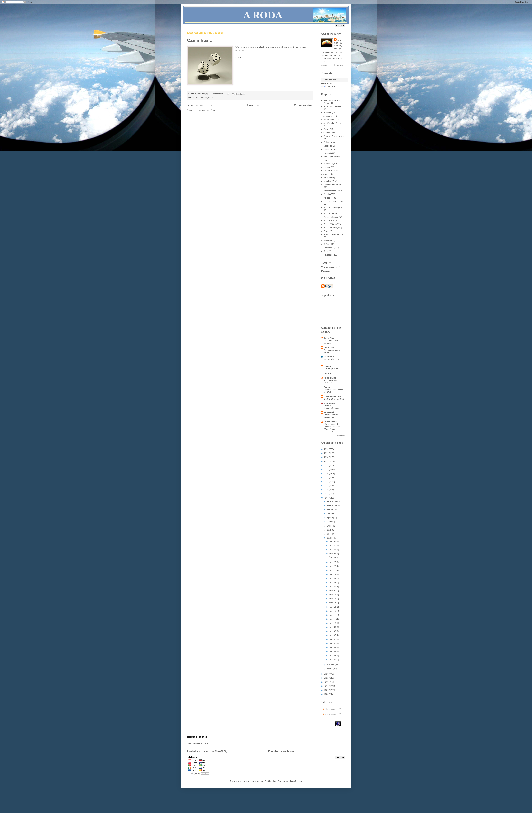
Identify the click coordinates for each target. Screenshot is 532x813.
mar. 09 (332, 627)
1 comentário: (218, 94)
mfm (339, 40)
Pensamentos (201, 98)
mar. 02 (332, 655)
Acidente (327, 112)
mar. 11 (332, 619)
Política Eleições (330, 217)
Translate (330, 86)
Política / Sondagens (332, 207)
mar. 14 (332, 607)
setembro (331, 513)
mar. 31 (332, 541)
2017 (326, 485)
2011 (326, 682)
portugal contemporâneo (331, 367)
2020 (326, 473)
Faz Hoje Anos (330, 156)
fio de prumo (330, 378)
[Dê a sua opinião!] (235, 94)
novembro (331, 505)
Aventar (327, 387)
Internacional (329, 170)
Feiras (326, 160)
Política (211, 98)
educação (327, 255)
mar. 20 (332, 590)
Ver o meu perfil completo (332, 65)
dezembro (331, 501)
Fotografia (327, 163)
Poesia (326, 194)
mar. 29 (332, 549)
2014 (326, 498)
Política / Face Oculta (333, 201)
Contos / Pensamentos (333, 136)
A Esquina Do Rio (332, 396)
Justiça (326, 174)
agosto (330, 517)
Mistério (327, 177)
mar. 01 (332, 659)
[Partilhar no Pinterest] (243, 94)
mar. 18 (332, 599)
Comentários (330, 714)
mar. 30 (332, 545)
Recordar (327, 240)
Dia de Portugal (330, 149)
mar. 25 (332, 570)
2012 (326, 678)
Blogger (298, 781)
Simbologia (328, 248)
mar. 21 (332, 586)
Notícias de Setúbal (332, 184)
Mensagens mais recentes (200, 105)
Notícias (327, 181)
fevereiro (331, 665)
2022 (326, 465)
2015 (326, 494)
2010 (326, 686)
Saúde (326, 244)
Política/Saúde (330, 227)
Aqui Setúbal (329, 119)
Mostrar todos (340, 435)
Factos (326, 153)
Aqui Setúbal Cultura (332, 123)
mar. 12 (332, 615)
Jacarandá (329, 412)
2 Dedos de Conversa (329, 404)
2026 (326, 449)
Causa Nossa (330, 421)
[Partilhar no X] (238, 94)
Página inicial (253, 105)
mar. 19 (332, 594)
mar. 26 (332, 566)
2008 (326, 694)
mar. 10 (332, 623)
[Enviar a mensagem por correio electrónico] (228, 94)
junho (329, 526)
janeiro (330, 669)
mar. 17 (332, 603)
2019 (326, 477)
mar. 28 (332, 553)
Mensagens (330, 709)
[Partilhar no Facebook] (241, 94)
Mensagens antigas (303, 105)
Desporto (327, 146)
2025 (326, 453)
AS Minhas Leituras (332, 106)
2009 (326, 690)
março (330, 538)
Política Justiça (330, 220)
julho (329, 521)
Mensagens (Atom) (207, 110)
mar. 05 (332, 643)
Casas (326, 129)
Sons (325, 251)
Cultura (326, 142)
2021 (326, 469)
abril (329, 534)
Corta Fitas (329, 338)
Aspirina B (329, 357)
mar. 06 (332, 639)
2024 (326, 457)
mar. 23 (332, 578)
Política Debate (330, 213)
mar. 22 (332, 582)
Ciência (326, 132)
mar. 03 (332, 651)
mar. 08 (332, 631)
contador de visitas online (198, 743)
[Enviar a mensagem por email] (233, 94)
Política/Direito (330, 224)
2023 (326, 461)
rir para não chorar (332, 408)
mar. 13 (332, 611)
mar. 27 (332, 562)
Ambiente (327, 116)
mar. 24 (332, 574)
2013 (326, 674)
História (326, 167)
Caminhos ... (200, 40)
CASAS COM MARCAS (334, 399)
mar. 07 (332, 635)
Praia (325, 231)
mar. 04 (332, 647)
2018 (326, 481)
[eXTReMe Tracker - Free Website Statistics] (338, 726)
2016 (326, 490)
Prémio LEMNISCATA (333, 234)
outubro (330, 509)
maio (329, 530)
